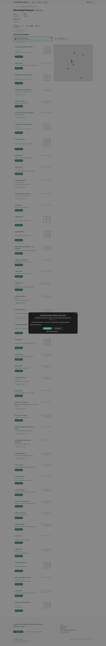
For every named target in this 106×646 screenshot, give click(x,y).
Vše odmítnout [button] (58, 328)
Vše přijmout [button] (47, 328)
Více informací (54, 319)
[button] (53, 331)
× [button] (76, 313)
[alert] (53, 323)
